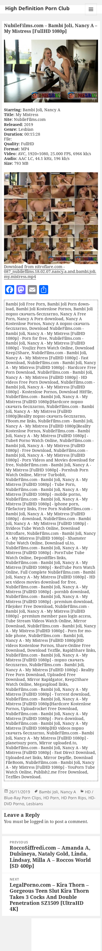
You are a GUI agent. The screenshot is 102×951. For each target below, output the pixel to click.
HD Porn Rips (73, 797)
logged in (39, 821)
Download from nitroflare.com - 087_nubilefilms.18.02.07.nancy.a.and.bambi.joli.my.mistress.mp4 (50, 271)
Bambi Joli (48, 791)
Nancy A (68, 791)
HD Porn (51, 797)
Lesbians (34, 803)
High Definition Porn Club (37, 8)
